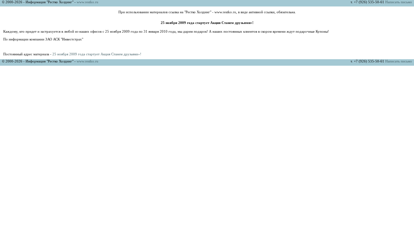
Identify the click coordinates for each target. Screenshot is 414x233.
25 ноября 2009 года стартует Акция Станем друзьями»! (96, 54)
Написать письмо (398, 2)
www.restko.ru (87, 2)
